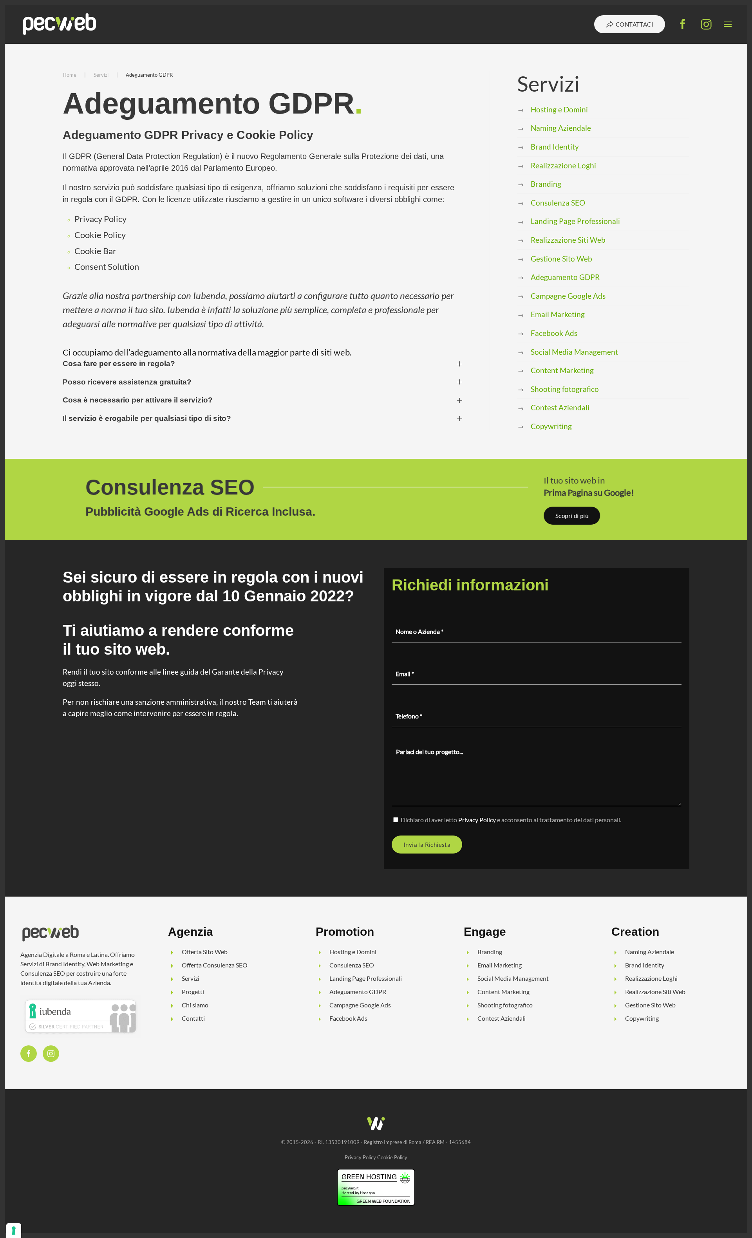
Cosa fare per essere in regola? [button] (119, 363)
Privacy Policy (477, 819)
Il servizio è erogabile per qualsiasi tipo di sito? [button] (147, 418)
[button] (728, 24)
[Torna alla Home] (60, 24)
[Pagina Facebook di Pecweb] (683, 23)
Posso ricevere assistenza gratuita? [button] (127, 382)
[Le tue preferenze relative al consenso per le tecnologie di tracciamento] (13, 1230)
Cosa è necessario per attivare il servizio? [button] (138, 400)
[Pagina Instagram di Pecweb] (706, 23)
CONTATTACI (634, 24)
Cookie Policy (392, 1157)
